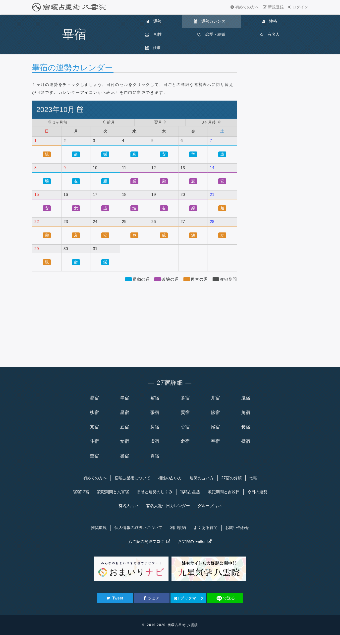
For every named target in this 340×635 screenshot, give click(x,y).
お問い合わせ (237, 527)
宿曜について (132, 478)
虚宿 (154, 441)
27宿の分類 (231, 478)
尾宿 (215, 426)
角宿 (245, 412)
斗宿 (94, 441)
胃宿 (154, 455)
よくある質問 (206, 527)
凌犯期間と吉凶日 (224, 492)
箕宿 (245, 426)
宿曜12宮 (81, 492)
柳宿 (94, 412)
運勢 (155, 21)
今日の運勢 (257, 492)
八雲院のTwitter (193, 541)
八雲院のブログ (147, 541)
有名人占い (128, 506)
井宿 (215, 397)
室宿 (215, 441)
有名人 (272, 34)
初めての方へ (246, 7)
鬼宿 (245, 397)
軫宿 (215, 412)
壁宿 (245, 441)
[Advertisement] (134, 322)
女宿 (124, 441)
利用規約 (178, 527)
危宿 (185, 441)
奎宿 (94, 455)
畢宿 (124, 397)
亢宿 (94, 426)
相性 (156, 34)
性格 (271, 21)
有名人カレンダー (168, 506)
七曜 (253, 478)
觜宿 (154, 397)
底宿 (124, 426)
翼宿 (185, 412)
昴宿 (94, 397)
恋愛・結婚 (213, 34)
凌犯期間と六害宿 (113, 492)
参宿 (185, 397)
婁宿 (124, 455)
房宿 (154, 426)
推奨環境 (99, 527)
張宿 (154, 412)
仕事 (155, 47)
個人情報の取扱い (138, 527)
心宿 (185, 426)
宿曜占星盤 (190, 492)
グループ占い (210, 506)
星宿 (124, 412)
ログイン (299, 7)
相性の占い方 (170, 478)
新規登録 (275, 7)
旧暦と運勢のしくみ (154, 492)
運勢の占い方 (202, 478)
